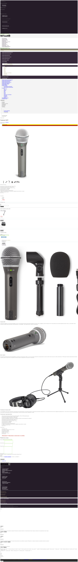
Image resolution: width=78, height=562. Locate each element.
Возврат (3, 102)
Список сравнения (7, 23)
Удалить (5, 547)
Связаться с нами (4, 476)
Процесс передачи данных (6, 472)
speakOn (5, 75)
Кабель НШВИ (4, 61)
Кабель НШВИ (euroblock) (6, 46)
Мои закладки (4, 488)
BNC (5, 89)
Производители (4, 481)
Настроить (2, 531)
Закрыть (2, 526)
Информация (2, 100)
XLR (4, 93)
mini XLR (5, 73)
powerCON (5, 74)
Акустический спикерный (8, 86)
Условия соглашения (5, 468)
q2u (5, 460)
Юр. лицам (4, 105)
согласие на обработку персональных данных (40, 559)
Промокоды (4, 104)
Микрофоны (4, 40)
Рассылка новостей (5, 489)
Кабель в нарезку (4, 85)
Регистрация (6, 24)
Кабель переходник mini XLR (6, 53)
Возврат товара (4, 477)
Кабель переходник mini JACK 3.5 (7, 52)
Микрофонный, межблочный (8, 64)
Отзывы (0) (4, 244)
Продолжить (2, 459)
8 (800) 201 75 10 (4, 15)
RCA (5, 70)
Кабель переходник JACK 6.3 (6, 82)
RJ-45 (5, 71)
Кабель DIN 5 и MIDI (5, 45)
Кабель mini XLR (4, 42)
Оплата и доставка (5, 103)
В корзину (2, 206)
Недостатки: (2, 446)
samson (3, 460)
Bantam (5, 68)
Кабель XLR (4, 43)
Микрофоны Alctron (5, 76)
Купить (5, 531)
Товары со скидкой (5, 483)
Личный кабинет (4, 486)
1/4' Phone (5, 88)
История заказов (4, 487)
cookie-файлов (26, 559)
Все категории (4, 38)
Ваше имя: (2, 439)
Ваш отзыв (2, 453)
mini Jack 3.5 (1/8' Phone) (7, 72)
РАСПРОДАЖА (4, 39)
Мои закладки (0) (6, 22)
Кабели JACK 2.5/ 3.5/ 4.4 (6, 41)
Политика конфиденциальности (7, 470)
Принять (2, 561)
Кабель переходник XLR (6, 55)
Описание (3, 243)
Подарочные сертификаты (6, 482)
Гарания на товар (4, 469)
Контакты (3, 106)
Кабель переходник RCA (6, 58)
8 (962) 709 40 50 (4, 16)
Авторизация (4, 5)
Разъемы (3, 66)
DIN (4, 69)
